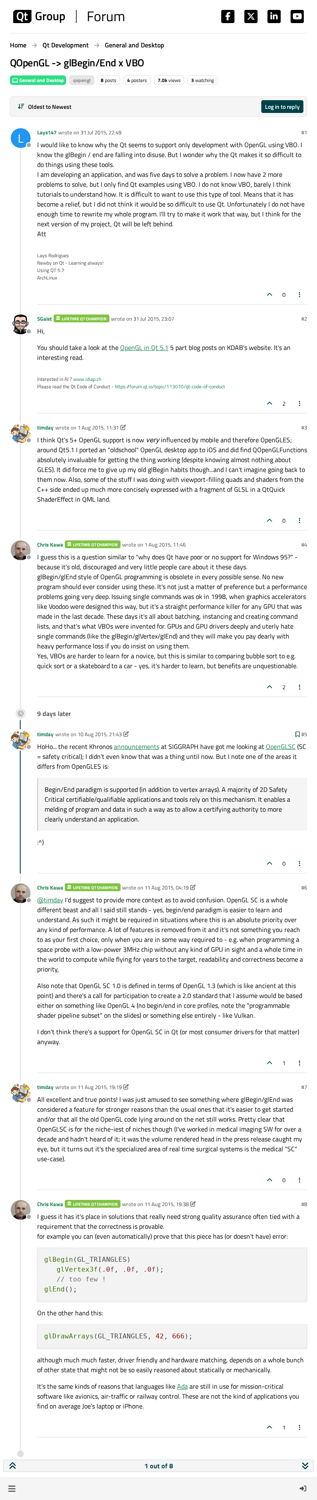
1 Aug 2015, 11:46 (165, 544)
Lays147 (47, 132)
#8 (304, 1204)
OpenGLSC (281, 746)
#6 (304, 887)
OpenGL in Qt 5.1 (144, 347)
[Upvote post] (269, 294)
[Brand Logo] (68, 16)
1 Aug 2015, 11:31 (98, 427)
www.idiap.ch (87, 379)
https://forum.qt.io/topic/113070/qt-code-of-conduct (170, 386)
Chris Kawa (50, 544)
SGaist (44, 319)
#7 (304, 1087)
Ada (182, 1386)
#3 (304, 427)
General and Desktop (41, 80)
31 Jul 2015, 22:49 (100, 132)
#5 (304, 734)
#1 (304, 132)
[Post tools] (300, 294)
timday (45, 427)
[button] (11, 1488)
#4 (304, 544)
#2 (304, 319)
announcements (136, 746)
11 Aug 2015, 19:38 (166, 1204)
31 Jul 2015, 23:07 (153, 319)
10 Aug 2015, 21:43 (100, 734)
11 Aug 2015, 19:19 (100, 1087)
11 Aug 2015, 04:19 (166, 887)
